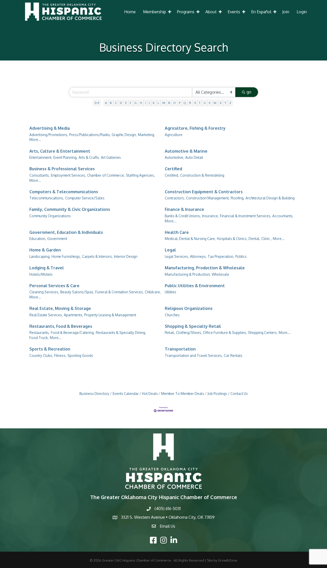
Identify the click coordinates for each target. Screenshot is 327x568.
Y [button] (225, 103)
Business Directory (94, 393)
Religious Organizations (189, 308)
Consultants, (39, 175)
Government (57, 238)
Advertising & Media (49, 128)
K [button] (154, 103)
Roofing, (237, 198)
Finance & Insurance (184, 209)
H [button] (141, 103)
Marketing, (146, 134)
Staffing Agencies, (140, 175)
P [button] (179, 103)
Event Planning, (65, 157)
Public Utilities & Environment (195, 285)
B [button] (111, 103)
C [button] (116, 103)
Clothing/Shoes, (189, 332)
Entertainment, (40, 157)
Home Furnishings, (66, 256)
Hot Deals (150, 393)
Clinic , (266, 238)
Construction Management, (207, 198)
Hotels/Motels (41, 274)
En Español (261, 11)
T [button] (200, 103)
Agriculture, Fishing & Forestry (195, 128)
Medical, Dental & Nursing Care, (190, 238)
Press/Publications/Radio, (89, 134)
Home (130, 11)
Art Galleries (111, 157)
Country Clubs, (41, 355)
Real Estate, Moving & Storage (60, 308)
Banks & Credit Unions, (183, 216)
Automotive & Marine (186, 151)
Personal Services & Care (54, 285)
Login (302, 11)
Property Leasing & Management (110, 315)
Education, (37, 238)
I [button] (145, 103)
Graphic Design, (124, 134)
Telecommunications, (46, 198)
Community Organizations (50, 216)
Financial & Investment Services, (245, 216)
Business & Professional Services (62, 168)
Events (234, 11)
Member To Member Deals (182, 393)
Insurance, (210, 216)
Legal (170, 249)
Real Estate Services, (46, 315)
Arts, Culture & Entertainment (59, 151)
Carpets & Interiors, (97, 256)
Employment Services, (68, 175)
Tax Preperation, (221, 256)
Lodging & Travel (46, 267)
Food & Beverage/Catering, (73, 332)
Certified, (172, 175)
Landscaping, (39, 256)
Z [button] (230, 103)
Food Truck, (39, 337)
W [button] (215, 103)
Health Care (177, 232)
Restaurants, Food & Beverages (60, 326)
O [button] (174, 103)
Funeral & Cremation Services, (119, 292)
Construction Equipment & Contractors (204, 191)
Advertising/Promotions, (48, 134)
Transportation (180, 349)
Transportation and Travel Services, (194, 355)
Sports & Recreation (49, 349)
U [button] (205, 103)
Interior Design (125, 256)
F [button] (130, 103)
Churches (172, 315)
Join (285, 11)
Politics (241, 256)
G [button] (135, 103)
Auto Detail (194, 157)
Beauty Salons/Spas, (77, 292)
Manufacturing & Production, (188, 274)
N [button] (169, 103)
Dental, (254, 238)
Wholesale (220, 274)
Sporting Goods (80, 355)
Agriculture (173, 134)
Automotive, (174, 157)
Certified (173, 168)
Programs (185, 11)
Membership (154, 11)
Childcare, (153, 292)
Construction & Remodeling (202, 175)
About (211, 11)
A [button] (106, 103)
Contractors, (175, 198)
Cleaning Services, (44, 292)
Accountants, (282, 216)
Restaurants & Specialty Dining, (121, 332)
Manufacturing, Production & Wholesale (205, 267)
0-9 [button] (97, 103)
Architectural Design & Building (270, 198)
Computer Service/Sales (84, 198)
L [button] (158, 103)
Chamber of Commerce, (106, 175)
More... (35, 139)
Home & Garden (45, 249)
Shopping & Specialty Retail (193, 326)
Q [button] (184, 103)
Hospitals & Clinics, (232, 238)
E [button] (126, 103)
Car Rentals (233, 355)
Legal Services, (177, 256)
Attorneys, (198, 256)
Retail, (170, 332)
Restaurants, (39, 332)
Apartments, (73, 315)
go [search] (249, 91)
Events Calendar (126, 393)
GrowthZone (227, 560)
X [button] (220, 103)
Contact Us (239, 393)
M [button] (163, 103)
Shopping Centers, (262, 332)
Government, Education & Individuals (66, 232)
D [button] (121, 103)
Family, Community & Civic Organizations (69, 209)
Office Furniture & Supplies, (225, 332)
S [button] (195, 103)
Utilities (170, 292)
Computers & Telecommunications (63, 191)
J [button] (149, 103)
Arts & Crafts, (89, 157)
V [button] (210, 103)
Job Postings (217, 393)
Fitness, (60, 355)
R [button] (190, 103)
